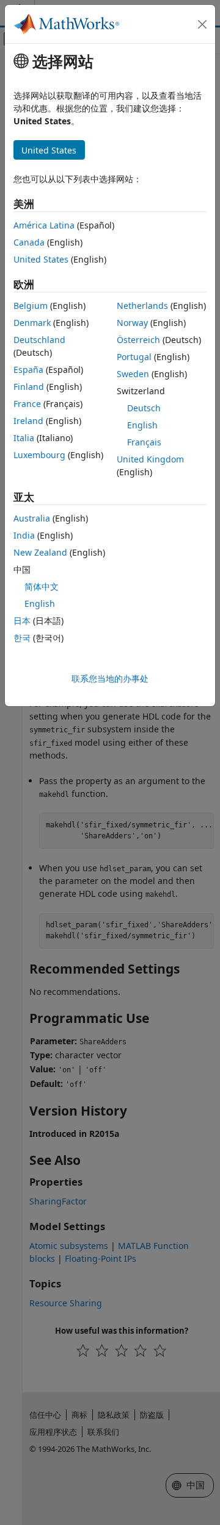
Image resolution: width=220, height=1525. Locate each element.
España (28, 369)
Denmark (32, 322)
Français (144, 442)
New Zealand (40, 552)
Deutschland (39, 339)
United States (40, 259)
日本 (22, 620)
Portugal (134, 357)
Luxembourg (39, 455)
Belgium (30, 305)
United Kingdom (150, 459)
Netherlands (142, 305)
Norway (132, 322)
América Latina (44, 225)
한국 (22, 637)
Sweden (133, 374)
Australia (31, 518)
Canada (29, 242)
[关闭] (202, 24)
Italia (23, 438)
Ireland (28, 420)
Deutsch (144, 408)
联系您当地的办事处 (110, 678)
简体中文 (41, 586)
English (142, 425)
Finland (28, 386)
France (27, 403)
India (24, 535)
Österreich (138, 339)
